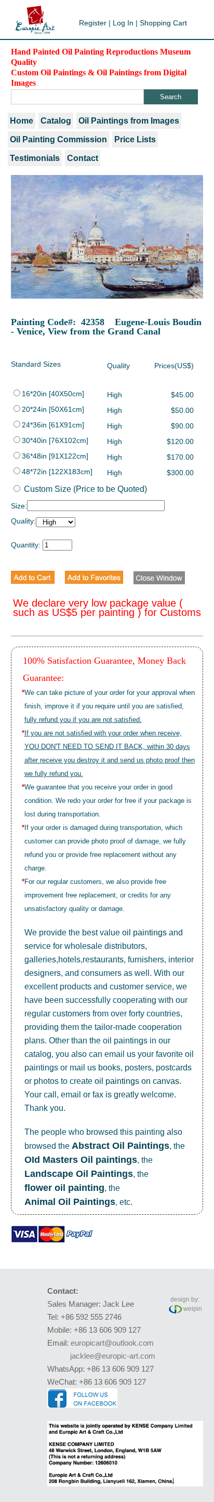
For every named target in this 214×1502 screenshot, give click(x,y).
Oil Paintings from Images (128, 120)
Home (21, 120)
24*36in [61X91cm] (53, 425)
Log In (123, 23)
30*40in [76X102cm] (55, 440)
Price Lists (135, 139)
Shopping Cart (163, 23)
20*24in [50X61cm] (53, 409)
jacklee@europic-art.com (112, 1355)
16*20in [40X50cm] (53, 394)
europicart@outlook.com (112, 1342)
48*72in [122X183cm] (57, 471)
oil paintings (144, 932)
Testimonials (35, 158)
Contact (82, 158)
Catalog (56, 120)
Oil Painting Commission (58, 139)
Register (92, 23)
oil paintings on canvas (137, 1081)
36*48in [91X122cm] (55, 456)
